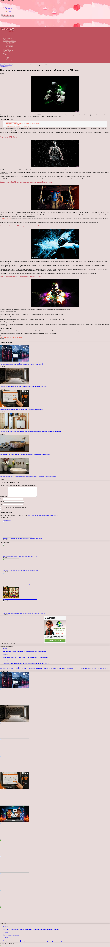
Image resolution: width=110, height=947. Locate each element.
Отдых (5, 54)
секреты (102, 668)
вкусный (10, 668)
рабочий (12, 337)
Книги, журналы (10, 59)
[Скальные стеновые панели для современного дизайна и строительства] (14, 383)
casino (1, 668)
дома (30, 668)
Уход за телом (9, 45)
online (4, 668)
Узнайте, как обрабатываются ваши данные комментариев (42, 515)
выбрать (19, 668)
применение (89, 668)
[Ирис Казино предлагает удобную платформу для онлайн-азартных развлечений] (14, 822)
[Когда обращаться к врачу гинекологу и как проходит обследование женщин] (14, 771)
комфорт (46, 668)
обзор (55, 668)
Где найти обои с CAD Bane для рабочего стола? (18, 124)
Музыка (8, 58)
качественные (3, 337)
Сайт (1, 504)
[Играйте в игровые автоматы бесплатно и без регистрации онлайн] (11, 597)
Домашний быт (8, 50)
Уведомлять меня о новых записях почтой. (12, 510)
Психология (9, 47)
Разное (7, 57)
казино (41, 668)
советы (106, 668)
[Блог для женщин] (8, 20)
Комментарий (4, 496)
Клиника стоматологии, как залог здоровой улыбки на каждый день (20, 570)
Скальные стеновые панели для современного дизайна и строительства (23, 386)
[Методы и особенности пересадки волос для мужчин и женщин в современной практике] (14, 805)
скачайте (17, 337)
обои (8, 337)
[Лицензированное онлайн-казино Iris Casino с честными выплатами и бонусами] (14, 889)
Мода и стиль (7, 38)
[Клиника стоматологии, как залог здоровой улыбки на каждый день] (11, 569)
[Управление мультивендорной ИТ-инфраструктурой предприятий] (14, 361)
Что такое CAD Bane (11, 122)
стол (20, 337)
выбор (13, 668)
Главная (2, 65)
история (38, 668)
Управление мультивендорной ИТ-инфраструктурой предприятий (21, 364)
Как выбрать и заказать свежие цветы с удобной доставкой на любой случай (22, 538)
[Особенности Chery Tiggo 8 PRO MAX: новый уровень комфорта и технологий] (14, 922)
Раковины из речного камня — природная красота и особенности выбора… (25, 454)
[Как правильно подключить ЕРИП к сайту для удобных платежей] (14, 406)
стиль (1, 669)
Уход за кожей (9, 46)
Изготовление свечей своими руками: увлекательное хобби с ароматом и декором (24, 613)
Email (2, 501)
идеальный (33, 668)
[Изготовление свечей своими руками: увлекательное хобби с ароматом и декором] (11, 611)
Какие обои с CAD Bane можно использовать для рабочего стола (22, 123)
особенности (62, 668)
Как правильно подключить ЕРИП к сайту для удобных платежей (21, 409)
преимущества (79, 668)
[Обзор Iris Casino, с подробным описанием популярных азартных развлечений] (14, 838)
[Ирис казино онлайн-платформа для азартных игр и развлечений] (14, 855)
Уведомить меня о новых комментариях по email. (14, 507)
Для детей (6, 51)
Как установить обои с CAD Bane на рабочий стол (19, 126)
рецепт (97, 668)
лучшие (51, 668)
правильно (70, 668)
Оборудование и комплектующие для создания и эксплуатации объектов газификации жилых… (31, 431)
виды (6, 668)
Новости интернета (11, 55)
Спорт (5, 53)
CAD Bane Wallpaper (5, 218)
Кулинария (6, 49)
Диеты (5, 39)
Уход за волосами (10, 42)
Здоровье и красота (9, 41)
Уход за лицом (9, 43)
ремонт (93, 668)
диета (26, 668)
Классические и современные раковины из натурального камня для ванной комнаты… (28, 476)
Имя (1, 499)
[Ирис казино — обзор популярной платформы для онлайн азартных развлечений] (14, 872)
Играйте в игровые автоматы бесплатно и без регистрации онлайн (20, 599)
